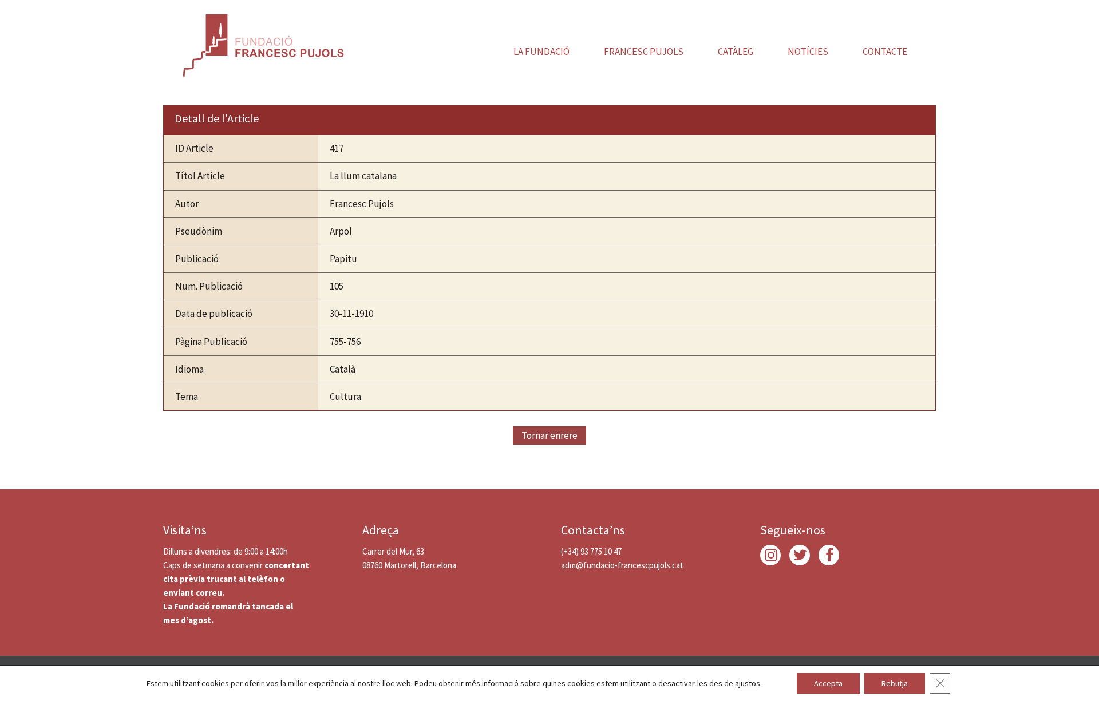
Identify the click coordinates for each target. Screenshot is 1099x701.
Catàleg (735, 51)
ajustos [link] (747, 683)
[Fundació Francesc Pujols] (262, 43)
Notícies (808, 51)
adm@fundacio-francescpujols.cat (622, 565)
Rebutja (894, 683)
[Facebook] (829, 555)
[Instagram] (770, 555)
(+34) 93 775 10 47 (591, 551)
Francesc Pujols (643, 51)
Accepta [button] (828, 683)
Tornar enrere (549, 435)
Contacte (885, 51)
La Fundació (541, 51)
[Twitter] (799, 555)
